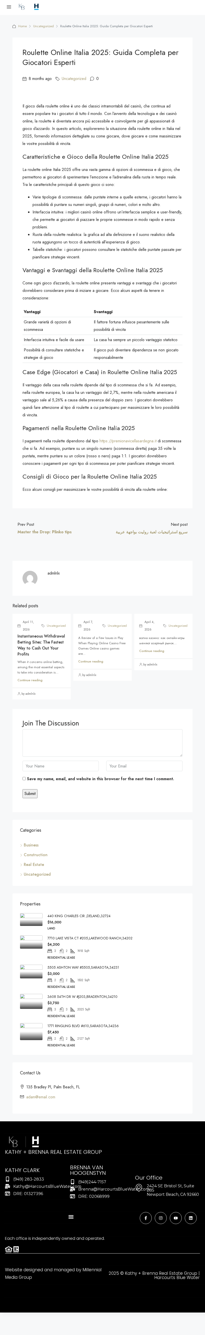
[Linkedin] (191, 1218)
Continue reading (30, 680)
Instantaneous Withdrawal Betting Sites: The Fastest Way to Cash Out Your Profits (41, 645)
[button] (71, 1217)
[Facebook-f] (146, 1218)
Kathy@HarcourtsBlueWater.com (47, 1186)
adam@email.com (40, 1097)
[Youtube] (176, 1218)
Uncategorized (43, 26)
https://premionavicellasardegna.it (128, 441)
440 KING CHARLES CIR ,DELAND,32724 (79, 915)
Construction (36, 855)
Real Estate (34, 864)
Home (22, 26)
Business (31, 845)
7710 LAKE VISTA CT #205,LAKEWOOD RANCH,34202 (90, 938)
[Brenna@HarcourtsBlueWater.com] (72, 1189)
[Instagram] (161, 1218)
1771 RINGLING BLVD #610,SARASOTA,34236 (83, 1025)
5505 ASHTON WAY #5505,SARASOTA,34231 (83, 967)
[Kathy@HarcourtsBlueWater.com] (7, 1186)
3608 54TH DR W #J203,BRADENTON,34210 (83, 996)
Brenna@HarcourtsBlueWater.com (114, 1189)
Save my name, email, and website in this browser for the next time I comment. (100, 779)
